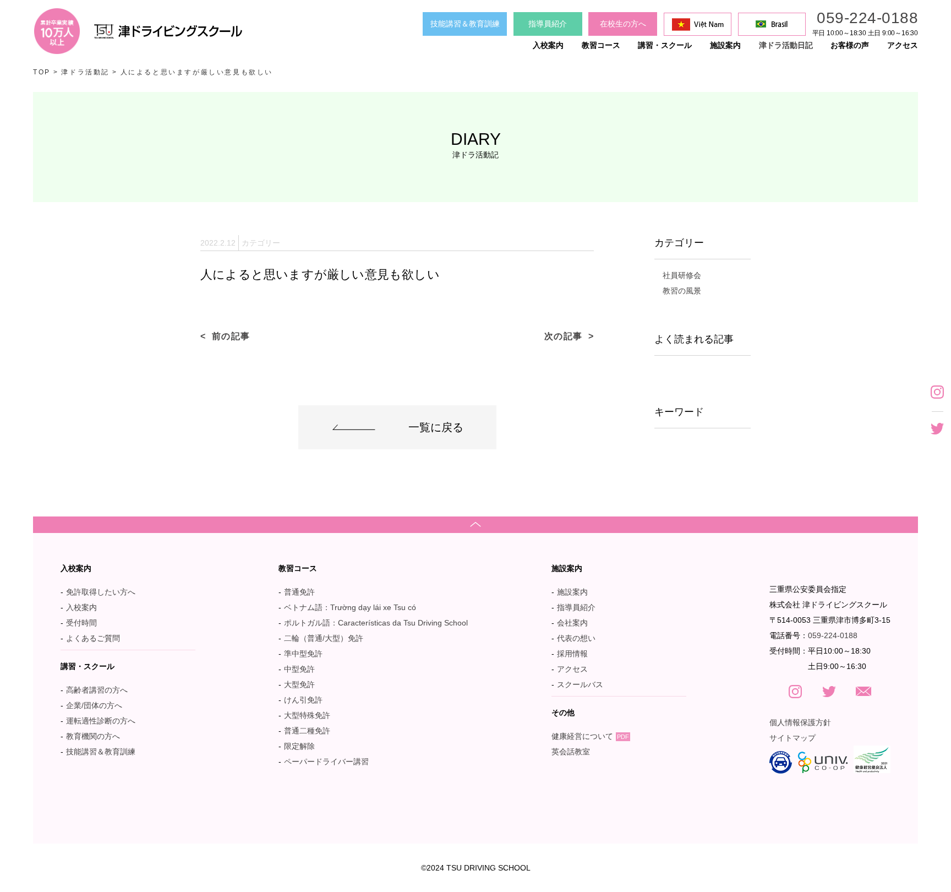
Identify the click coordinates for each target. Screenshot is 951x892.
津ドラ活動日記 (786, 45)
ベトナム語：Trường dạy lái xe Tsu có (350, 607)
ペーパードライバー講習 (326, 761)
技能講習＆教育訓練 (465, 23)
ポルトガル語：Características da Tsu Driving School (376, 622)
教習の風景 (682, 290)
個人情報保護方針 (800, 722)
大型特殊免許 (307, 715)
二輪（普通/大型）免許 (323, 638)
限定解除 (299, 746)
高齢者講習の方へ (97, 690)
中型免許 (299, 669)
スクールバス (580, 684)
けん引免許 (303, 699)
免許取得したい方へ (100, 592)
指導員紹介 (547, 23)
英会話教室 (570, 751)
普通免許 (299, 592)
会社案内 (572, 622)
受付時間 (81, 622)
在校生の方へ (623, 23)
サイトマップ (792, 737)
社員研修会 (682, 275)
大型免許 (299, 684)
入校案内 (81, 607)
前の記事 (231, 336)
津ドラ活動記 (85, 72)
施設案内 (572, 592)
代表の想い (576, 638)
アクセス (572, 669)
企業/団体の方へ (94, 705)
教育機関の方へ (93, 736)
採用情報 (572, 653)
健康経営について (590, 736)
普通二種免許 (307, 730)
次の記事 (563, 336)
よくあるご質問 (93, 638)
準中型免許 (303, 653)
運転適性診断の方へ (100, 720)
